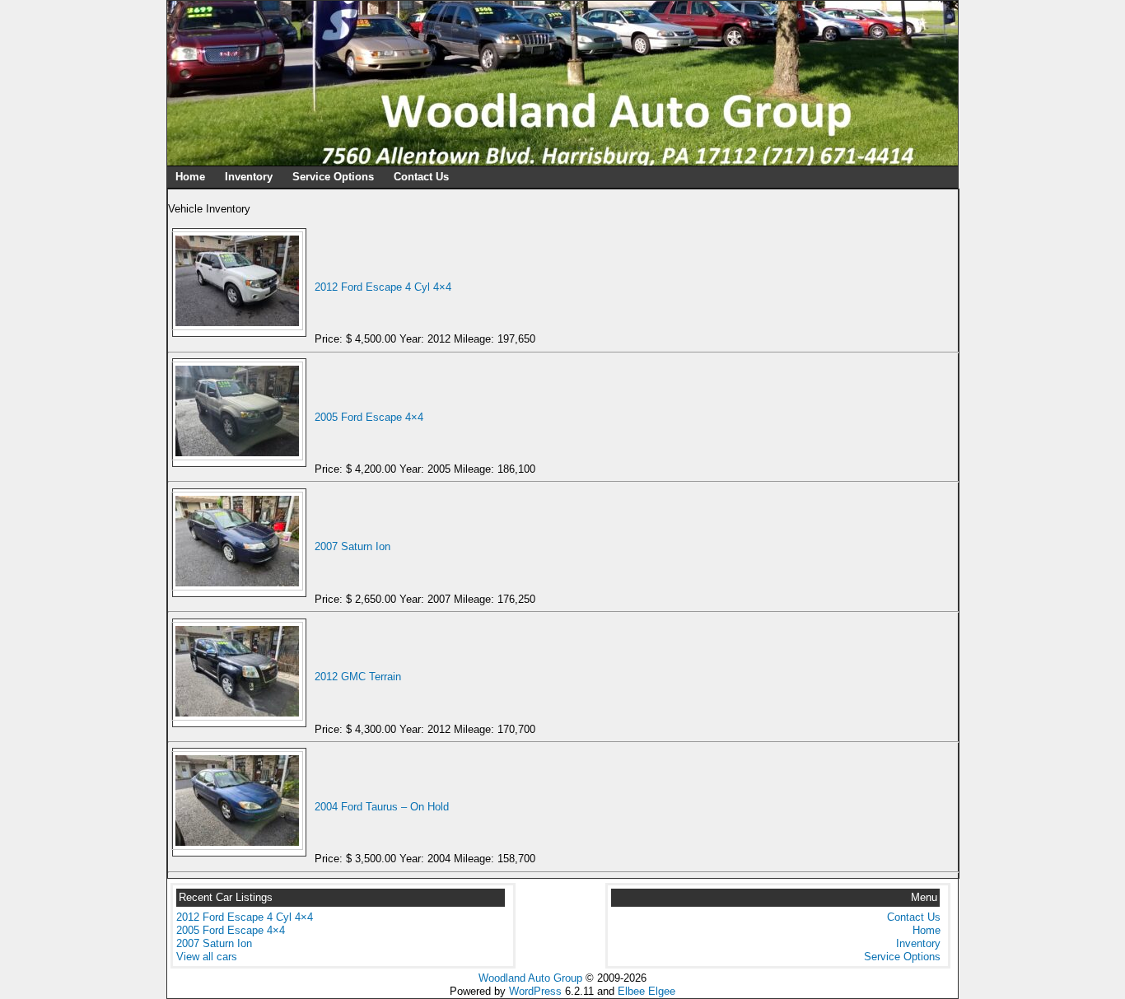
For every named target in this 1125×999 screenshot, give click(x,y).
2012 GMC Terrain (358, 676)
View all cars (206, 956)
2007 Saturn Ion (352, 546)
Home (190, 176)
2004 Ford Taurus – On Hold (382, 807)
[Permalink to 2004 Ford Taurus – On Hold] (239, 846)
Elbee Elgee (646, 991)
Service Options (333, 176)
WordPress (535, 991)
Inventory (249, 176)
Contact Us (421, 176)
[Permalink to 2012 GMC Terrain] (239, 717)
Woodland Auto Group (530, 978)
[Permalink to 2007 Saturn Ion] (239, 587)
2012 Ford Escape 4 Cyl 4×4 (383, 287)
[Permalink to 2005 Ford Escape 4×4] (239, 456)
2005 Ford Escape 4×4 (369, 417)
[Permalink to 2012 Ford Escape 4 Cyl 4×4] (239, 326)
